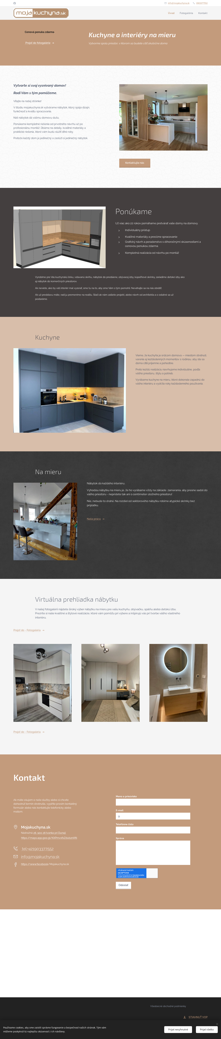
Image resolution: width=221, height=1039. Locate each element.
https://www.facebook (34, 864)
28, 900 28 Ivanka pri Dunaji (49, 832)
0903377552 (202, 3)
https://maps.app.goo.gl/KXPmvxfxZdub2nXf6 (49, 837)
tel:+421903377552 (37, 848)
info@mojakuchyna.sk (178, 3)
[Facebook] (15, 3)
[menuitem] (172, 13)
